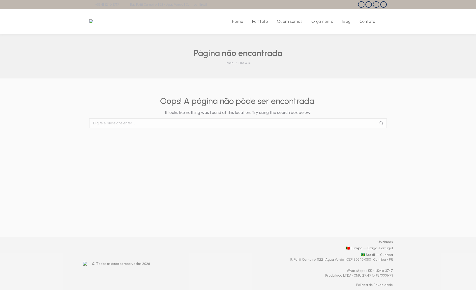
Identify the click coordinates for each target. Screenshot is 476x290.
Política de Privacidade (374, 285)
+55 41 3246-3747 (107, 4)
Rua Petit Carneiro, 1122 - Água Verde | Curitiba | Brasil (168, 4)
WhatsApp (355, 271)
